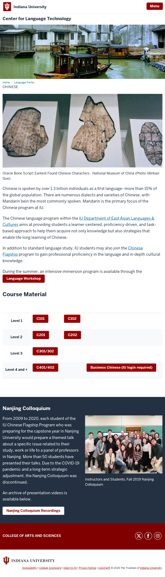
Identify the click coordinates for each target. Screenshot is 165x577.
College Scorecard (50, 568)
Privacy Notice (87, 568)
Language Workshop (23, 278)
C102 (72, 318)
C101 (40, 318)
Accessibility (29, 568)
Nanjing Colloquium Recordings (33, 510)
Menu (154, 6)
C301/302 (45, 351)
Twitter (139, 536)
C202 (72, 335)
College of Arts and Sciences (32, 535)
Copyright (104, 568)
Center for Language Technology (37, 18)
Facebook (148, 536)
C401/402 (45, 367)
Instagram (158, 536)
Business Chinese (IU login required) (121, 367)
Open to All (70, 568)
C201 (41, 335)
